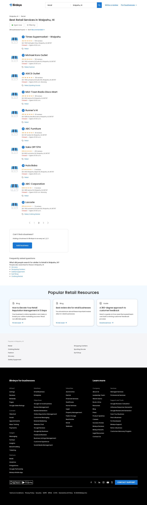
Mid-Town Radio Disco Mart (41, 92)
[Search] (99, 5)
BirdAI (11, 459)
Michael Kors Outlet (36, 55)
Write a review (111, 5)
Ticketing (12, 450)
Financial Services (72, 399)
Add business (22, 245)
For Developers (115, 421)
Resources (96, 406)
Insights (12, 443)
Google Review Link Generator (120, 411)
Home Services (71, 406)
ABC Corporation (35, 183)
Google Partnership (16, 469)
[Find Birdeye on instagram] (103, 482)
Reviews (12, 395)
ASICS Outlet (32, 73)
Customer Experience (41, 442)
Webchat (12, 414)
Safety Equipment (18, 272)
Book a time (97, 402)
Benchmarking (14, 447)
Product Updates (99, 416)
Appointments (14, 421)
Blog (94, 409)
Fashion (32, 67)
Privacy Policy (29, 493)
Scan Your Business (117, 414)
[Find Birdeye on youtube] (108, 482)
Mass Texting (14, 424)
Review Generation (40, 411)
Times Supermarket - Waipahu (43, 36)
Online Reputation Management (45, 414)
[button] (29, 222)
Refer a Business (116, 428)
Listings (12, 392)
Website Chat (39, 424)
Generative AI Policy (66, 493)
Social (11, 417)
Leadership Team (99, 395)
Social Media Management (43, 445)
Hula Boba (31, 165)
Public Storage (71, 416)
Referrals (12, 399)
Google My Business (41, 431)
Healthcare (70, 402)
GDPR (45, 493)
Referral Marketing (40, 421)
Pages (11, 402)
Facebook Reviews (40, 435)
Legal (68, 409)
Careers (95, 419)
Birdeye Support (116, 424)
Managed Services (116, 392)
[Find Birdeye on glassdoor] (112, 482)
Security (38, 493)
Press (94, 412)
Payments (13, 428)
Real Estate (70, 419)
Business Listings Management (45, 438)
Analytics (12, 462)
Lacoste (30, 202)
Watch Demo (97, 399)
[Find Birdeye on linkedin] (99, 482)
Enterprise (37, 395)
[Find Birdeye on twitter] (95, 482)
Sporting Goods (34, 85)
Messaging (13, 436)
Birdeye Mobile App (16, 472)
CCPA (55, 493)
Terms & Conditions (16, 493)
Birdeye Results (98, 430)
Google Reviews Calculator (120, 404)
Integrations (13, 466)
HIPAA (50, 493)
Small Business (39, 392)
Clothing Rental (34, 214)
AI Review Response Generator (121, 407)
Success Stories (98, 423)
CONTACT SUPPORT (126, 482)
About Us (96, 392)
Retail (26, 49)
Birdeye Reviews (98, 426)
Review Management (41, 407)
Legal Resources (98, 433)
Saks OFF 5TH (33, 147)
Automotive (70, 392)
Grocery (14, 267)
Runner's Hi (31, 110)
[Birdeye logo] (16, 5)
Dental (68, 395)
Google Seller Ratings (16, 406)
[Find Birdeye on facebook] (91, 482)
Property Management (74, 412)
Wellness (69, 426)
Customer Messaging (41, 417)
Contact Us (97, 437)
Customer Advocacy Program (120, 431)
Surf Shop (15, 274)
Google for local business (43, 404)
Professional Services (117, 395)
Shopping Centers (18, 269)
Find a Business (115, 417)
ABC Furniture (33, 128)
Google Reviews (39, 428)
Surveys (12, 440)
